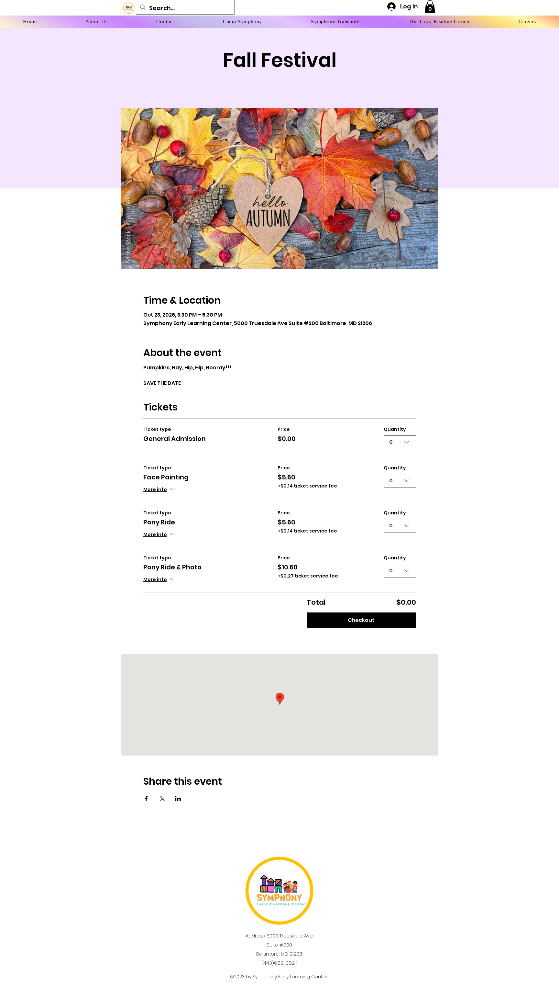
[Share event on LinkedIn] (178, 798)
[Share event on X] (162, 798)
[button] (429, 6)
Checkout (361, 620)
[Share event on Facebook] (146, 798)
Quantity (395, 429)
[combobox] (400, 442)
